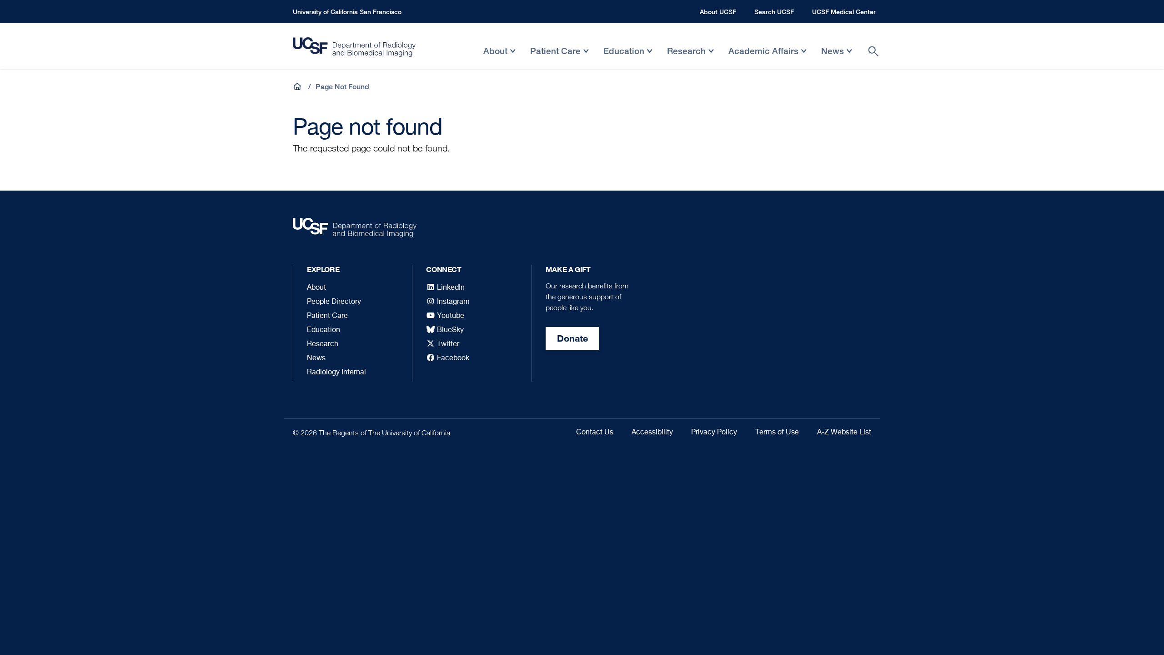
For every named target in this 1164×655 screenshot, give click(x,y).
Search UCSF (774, 11)
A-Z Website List (844, 432)
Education (323, 330)
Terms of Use (777, 432)
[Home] (354, 49)
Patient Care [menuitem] (555, 57)
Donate (572, 338)
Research (322, 344)
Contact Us (594, 432)
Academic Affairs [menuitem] (763, 57)
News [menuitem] (832, 57)
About (316, 288)
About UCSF (718, 11)
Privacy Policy (714, 432)
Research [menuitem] (686, 57)
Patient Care (327, 316)
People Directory (334, 302)
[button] (298, 86)
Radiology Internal (336, 372)
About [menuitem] (495, 57)
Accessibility (652, 432)
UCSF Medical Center (844, 11)
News (316, 358)
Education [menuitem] (623, 57)
